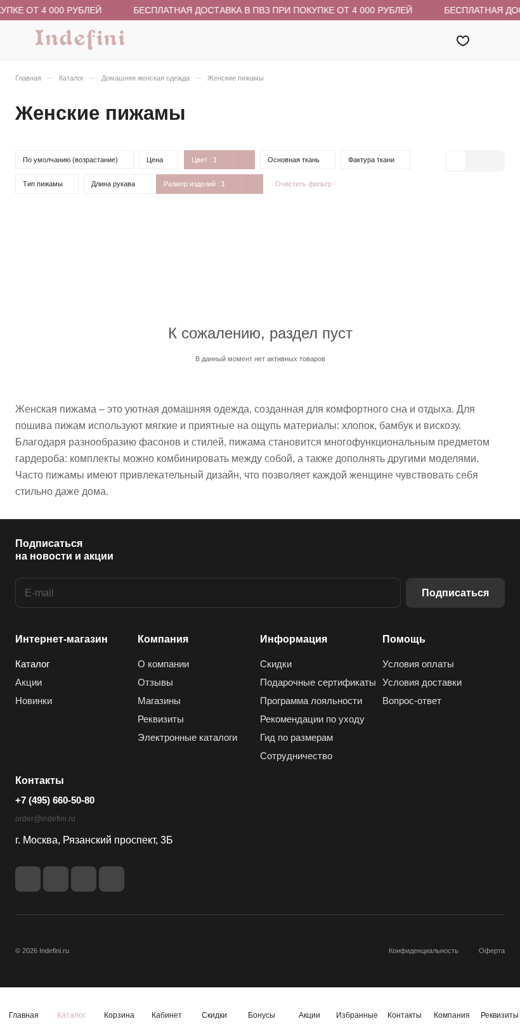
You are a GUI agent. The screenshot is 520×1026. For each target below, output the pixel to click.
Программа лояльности (311, 700)
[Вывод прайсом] (494, 160)
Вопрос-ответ (411, 700)
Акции (28, 682)
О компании (163, 663)
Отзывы (155, 682)
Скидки (276, 663)
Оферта (492, 950)
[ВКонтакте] (28, 879)
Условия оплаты (418, 663)
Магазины (159, 700)
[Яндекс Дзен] (83, 879)
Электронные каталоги (187, 737)
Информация (293, 639)
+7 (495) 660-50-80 (54, 800)
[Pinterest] (111, 879)
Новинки (33, 700)
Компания (163, 639)
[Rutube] (55, 879)
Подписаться (455, 592)
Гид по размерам (296, 737)
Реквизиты (161, 719)
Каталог (32, 663)
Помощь (404, 639)
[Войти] (430, 40)
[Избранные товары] (463, 40)
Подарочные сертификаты (318, 682)
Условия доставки (422, 682)
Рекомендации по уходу (312, 719)
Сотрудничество (296, 755)
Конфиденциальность (423, 950)
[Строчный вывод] (474, 160)
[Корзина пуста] (496, 40)
